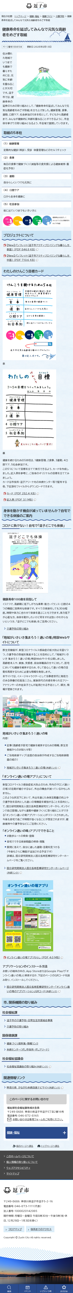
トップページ (20, 16)
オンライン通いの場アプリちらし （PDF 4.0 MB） (33, 957)
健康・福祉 (34, 16)
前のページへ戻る (24, 1146)
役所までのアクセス (41, 1229)
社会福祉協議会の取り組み (27, 1066)
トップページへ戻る (50, 1146)
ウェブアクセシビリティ (18, 1168)
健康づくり (47, 16)
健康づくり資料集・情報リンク (22, 1043)
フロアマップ (15, 1229)
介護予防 (60, 16)
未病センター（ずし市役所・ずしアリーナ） (28, 1049)
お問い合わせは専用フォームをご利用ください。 (38, 1119)
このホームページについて (20, 1156)
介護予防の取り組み (18, 628)
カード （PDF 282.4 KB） (21, 493)
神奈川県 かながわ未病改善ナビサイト (33, 1087)
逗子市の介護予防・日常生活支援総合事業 (30, 1020)
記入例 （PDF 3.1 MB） (20, 499)
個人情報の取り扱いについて (22, 1162)
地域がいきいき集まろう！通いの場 (32, 767)
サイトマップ (12, 1173)
